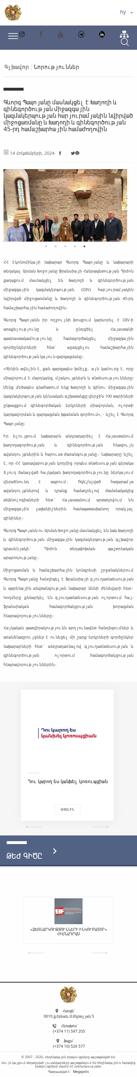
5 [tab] (84, 246)
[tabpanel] (65, 202)
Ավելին (67, 809)
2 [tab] (56, 246)
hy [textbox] (123, 11)
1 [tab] (46, 246)
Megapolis (81, 1071)
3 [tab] (65, 246)
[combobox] (126, 12)
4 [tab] (75, 246)
